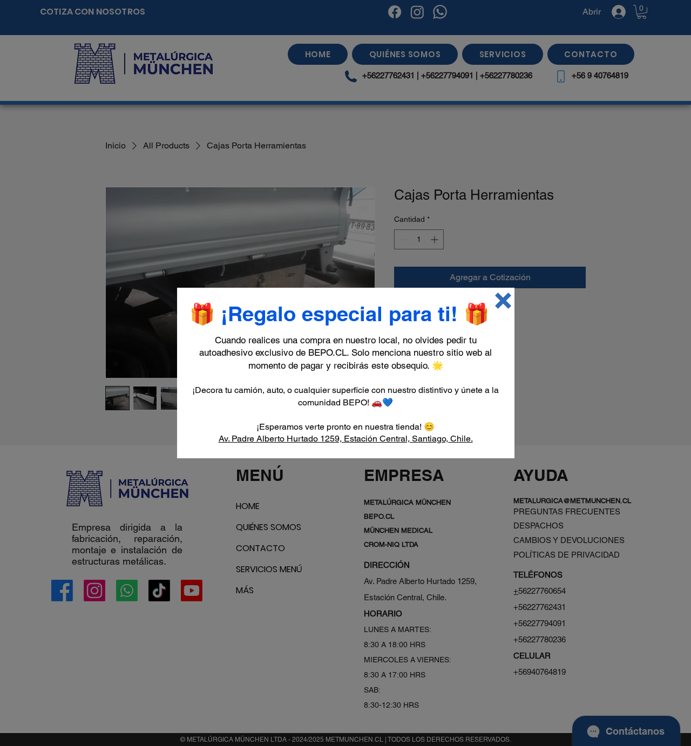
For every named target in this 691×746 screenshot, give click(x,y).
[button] (503, 301)
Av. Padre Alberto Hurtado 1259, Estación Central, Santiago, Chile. (346, 438)
